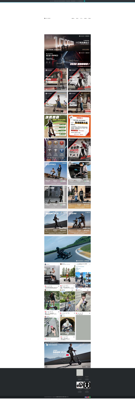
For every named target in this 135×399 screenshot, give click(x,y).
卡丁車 (81, 18)
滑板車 (77, 18)
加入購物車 (79, 379)
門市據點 (89, 18)
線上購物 (85, 18)
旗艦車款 (73, 18)
